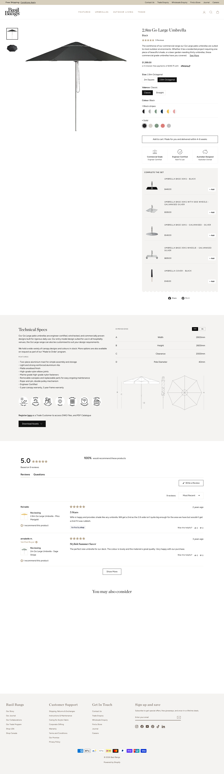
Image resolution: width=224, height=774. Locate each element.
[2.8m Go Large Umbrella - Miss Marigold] (168, 111)
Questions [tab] (39, 475)
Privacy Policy (54, 742)
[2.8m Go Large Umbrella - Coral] (162, 125)
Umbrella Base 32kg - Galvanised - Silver (187, 225)
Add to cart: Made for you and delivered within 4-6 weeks (180, 139)
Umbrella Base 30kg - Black (180, 179)
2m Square (149, 79)
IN (202, 329)
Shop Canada (11, 733)
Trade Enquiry (163, 2)
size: (152, 74)
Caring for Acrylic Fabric (59, 720)
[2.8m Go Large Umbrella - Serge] (162, 111)
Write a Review (194, 484)
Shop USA (10, 729)
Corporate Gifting (56, 724)
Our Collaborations (14, 720)
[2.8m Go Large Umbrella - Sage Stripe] (156, 111)
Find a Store (195, 2)
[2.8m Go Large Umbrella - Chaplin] (144, 111)
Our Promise (54, 738)
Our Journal (11, 716)
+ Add (211, 189)
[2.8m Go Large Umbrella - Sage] (156, 125)
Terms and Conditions (58, 733)
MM (195, 329)
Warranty (53, 729)
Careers (216, 2)
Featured (84, 12)
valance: (150, 87)
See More (194, 55)
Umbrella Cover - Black (178, 271)
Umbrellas (102, 12)
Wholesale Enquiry (179, 2)
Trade (142, 12)
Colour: (148, 100)
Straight (160, 92)
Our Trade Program (13, 724)
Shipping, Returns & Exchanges (62, 711)
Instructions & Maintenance (60, 716)
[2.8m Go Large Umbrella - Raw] (150, 125)
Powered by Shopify (112, 762)
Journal (206, 2)
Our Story (10, 711)
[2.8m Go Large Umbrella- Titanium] (168, 125)
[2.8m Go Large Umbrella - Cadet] (150, 111)
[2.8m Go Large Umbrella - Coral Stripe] (174, 111)
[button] (153, 40)
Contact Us (149, 2)
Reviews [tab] (25, 475)
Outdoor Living (123, 12)
